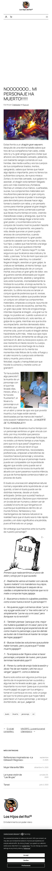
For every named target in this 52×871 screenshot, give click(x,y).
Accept (26, 855)
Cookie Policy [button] (26, 846)
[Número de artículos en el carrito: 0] (11, 16)
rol (33, 714)
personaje (25, 714)
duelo (7, 714)
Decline (26, 860)
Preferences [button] (26, 848)
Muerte (15, 714)
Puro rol (26, 105)
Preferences (26, 865)
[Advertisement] (26, 53)
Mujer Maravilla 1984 (14, 767)
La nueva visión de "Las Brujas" (13, 775)
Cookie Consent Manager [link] (11, 834)
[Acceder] (6, 16)
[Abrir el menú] (46, 16)
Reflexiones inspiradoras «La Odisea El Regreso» (18, 758)
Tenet (7, 784)
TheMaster (16, 105)
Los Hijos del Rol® (26, 9)
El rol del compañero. (9, 730)
